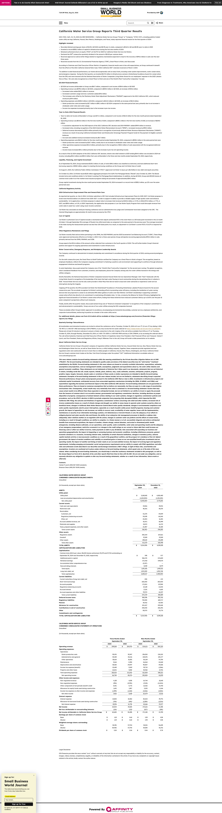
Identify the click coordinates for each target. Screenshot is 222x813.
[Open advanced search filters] (152, 23)
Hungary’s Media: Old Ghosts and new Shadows (132, 3)
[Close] (34, 775)
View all (218, 3)
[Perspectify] (48, 404)
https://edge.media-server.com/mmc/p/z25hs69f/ (144, 329)
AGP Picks (6, 3)
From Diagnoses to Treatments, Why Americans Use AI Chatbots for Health (187, 3)
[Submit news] (48, 400)
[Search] (148, 23)
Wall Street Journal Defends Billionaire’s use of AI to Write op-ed (81, 3)
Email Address (10, 796)
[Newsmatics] (48, 413)
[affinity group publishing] (48, 408)
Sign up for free (18, 804)
